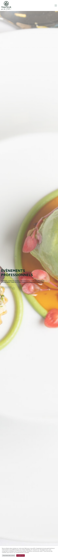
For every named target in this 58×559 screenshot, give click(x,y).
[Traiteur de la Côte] (6, 5)
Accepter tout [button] (20, 555)
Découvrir (6, 287)
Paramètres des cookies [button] (8, 555)
